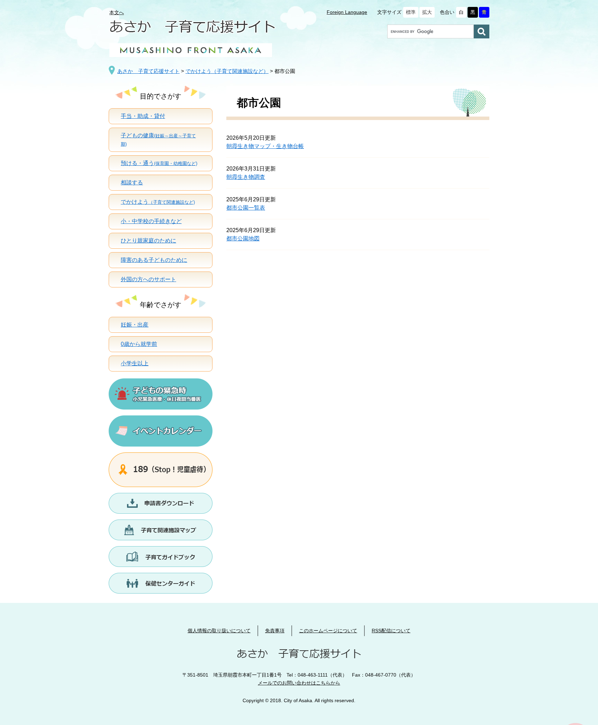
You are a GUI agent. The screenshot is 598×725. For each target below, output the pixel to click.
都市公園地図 (243, 238)
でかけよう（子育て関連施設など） (227, 71)
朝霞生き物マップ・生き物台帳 (265, 146)
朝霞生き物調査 (245, 177)
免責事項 (274, 630)
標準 (411, 12)
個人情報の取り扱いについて (219, 630)
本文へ (116, 12)
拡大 (427, 12)
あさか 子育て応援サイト (148, 71)
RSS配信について (391, 630)
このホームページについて (328, 630)
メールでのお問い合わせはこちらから (299, 683)
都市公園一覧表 (245, 208)
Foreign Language (347, 12)
